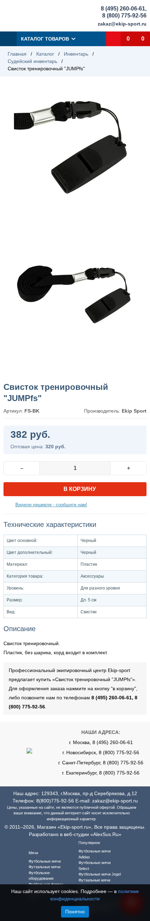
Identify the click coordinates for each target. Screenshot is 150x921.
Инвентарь (76, 54)
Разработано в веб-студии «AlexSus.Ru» (75, 834)
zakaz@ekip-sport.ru (122, 24)
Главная (17, 54)
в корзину (79, 489)
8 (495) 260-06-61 (123, 9)
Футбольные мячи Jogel (99, 874)
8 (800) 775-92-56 (124, 16)
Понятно (75, 911)
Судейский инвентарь (32, 61)
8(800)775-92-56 (55, 801)
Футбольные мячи (45, 861)
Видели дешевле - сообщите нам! (51, 504)
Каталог (45, 54)
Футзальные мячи (44, 867)
